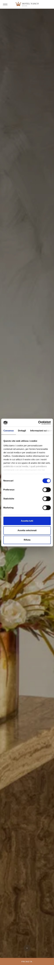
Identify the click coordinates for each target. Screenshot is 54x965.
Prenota (27, 961)
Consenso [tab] (8, 430)
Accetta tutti (27, 521)
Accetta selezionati (27, 530)
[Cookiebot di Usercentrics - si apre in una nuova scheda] (38, 423)
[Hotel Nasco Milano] (27, 4)
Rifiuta (27, 540)
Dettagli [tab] (22, 430)
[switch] (46, 489)
